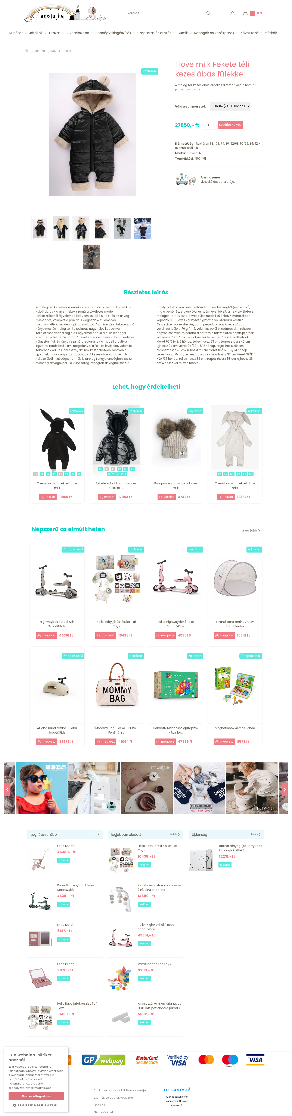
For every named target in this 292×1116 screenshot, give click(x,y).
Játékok (36, 32)
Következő (249, 32)
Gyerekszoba (78, 32)
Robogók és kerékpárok (214, 32)
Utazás (54, 32)
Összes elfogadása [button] (36, 1096)
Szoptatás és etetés (154, 32)
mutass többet (191, 89)
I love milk (193, 153)
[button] (36, 1105)
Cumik (182, 32)
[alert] (36, 1079)
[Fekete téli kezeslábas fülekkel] (92, 135)
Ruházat (16, 32)
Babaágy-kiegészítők (113, 32)
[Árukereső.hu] (177, 1091)
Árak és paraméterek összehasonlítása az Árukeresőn (177, 1101)
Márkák (270, 32)
